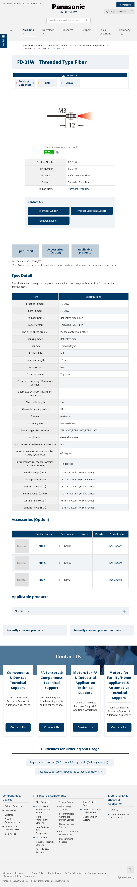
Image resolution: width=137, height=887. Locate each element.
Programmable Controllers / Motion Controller (67, 816)
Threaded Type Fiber (79, 188)
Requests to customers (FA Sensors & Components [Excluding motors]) (69, 762)
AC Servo (115, 810)
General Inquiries (48, 220)
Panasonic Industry (32, 45)
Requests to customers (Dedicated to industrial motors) (69, 771)
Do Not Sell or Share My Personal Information (86, 873)
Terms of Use (21, 873)
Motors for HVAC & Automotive (120, 816)
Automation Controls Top (60, 45)
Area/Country (128, 877)
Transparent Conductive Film (12, 828)
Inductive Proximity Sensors (45, 843)
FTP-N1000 (40, 545)
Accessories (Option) (55, 251)
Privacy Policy (38, 873)
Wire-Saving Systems (65, 808)
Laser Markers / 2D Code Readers (92, 811)
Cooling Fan (10, 833)
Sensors (27, 48)
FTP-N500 (39, 579)
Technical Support (48, 210)
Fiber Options (115, 545)
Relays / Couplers (13, 806)
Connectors (10, 810)
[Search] (88, 20)
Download (48, 29)
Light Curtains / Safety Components (43, 830)
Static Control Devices (89, 804)
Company (124, 29)
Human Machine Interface (67, 826)
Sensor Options (67, 802)
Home (10, 30)
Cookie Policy (54, 873)
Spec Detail (25, 251)
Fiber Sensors (44, 48)
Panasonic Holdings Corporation (20, 876)
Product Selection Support (91, 210)
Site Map (7, 873)
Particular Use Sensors (42, 851)
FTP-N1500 (40, 562)
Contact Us (125, 4)
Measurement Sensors (66, 840)
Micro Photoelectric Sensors (42, 819)
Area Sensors (42, 837)
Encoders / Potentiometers (12, 821)
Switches (9, 814)
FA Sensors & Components (91, 45)
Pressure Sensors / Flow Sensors (68, 833)
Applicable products (85, 251)
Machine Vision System (90, 818)
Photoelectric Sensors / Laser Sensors (43, 809)
